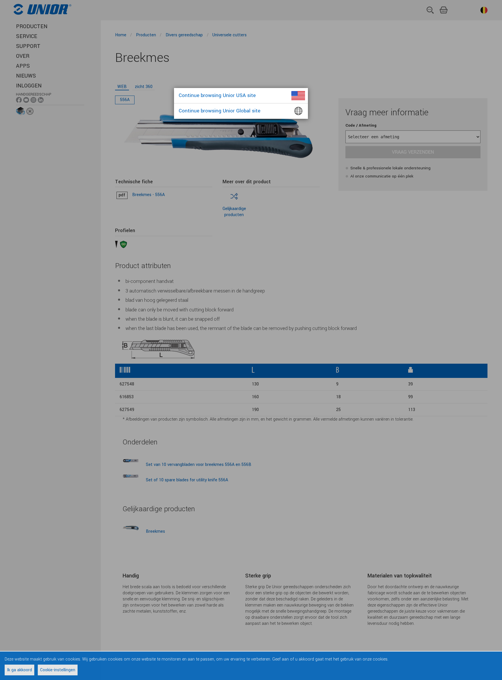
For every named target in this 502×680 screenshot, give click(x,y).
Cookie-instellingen (57, 670)
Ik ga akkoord (19, 670)
